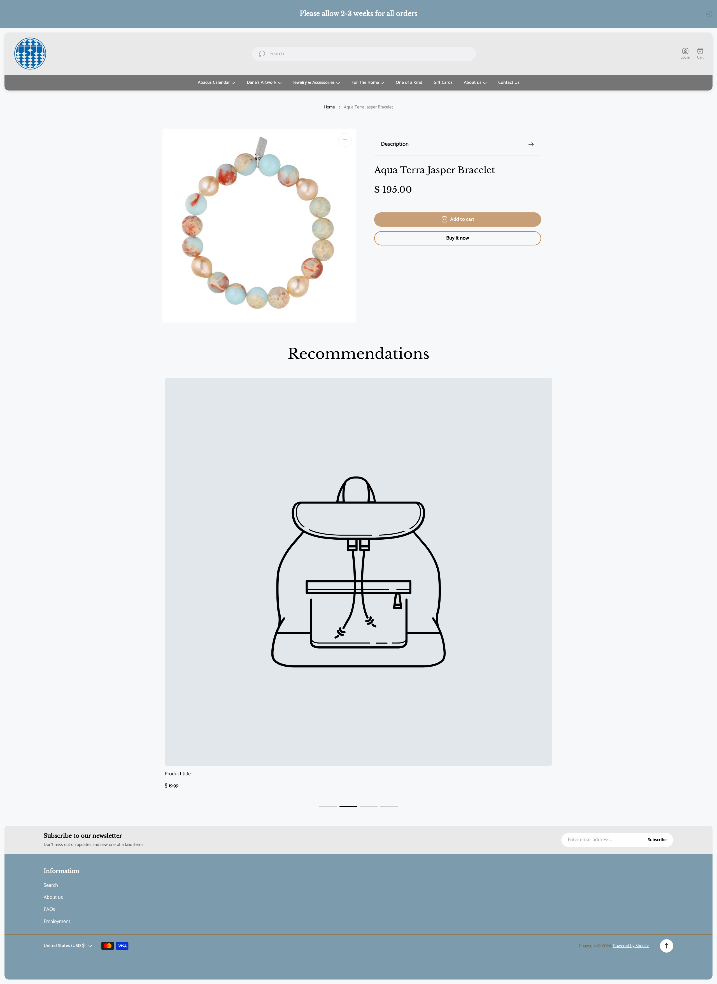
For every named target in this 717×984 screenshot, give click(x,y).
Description (395, 144)
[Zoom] (345, 140)
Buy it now (457, 238)
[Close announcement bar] (709, 14)
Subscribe (657, 839)
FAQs (49, 909)
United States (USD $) (65, 946)
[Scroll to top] (666, 946)
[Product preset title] (358, 572)
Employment (57, 921)
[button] (328, 806)
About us (53, 897)
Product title (178, 774)
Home (329, 107)
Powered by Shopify (631, 946)
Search (51, 885)
